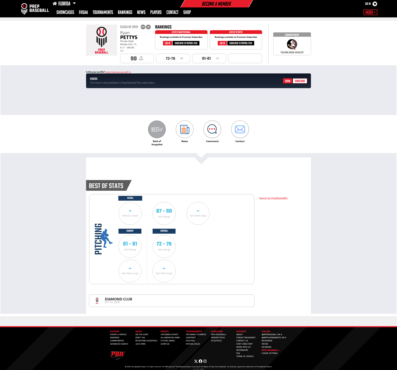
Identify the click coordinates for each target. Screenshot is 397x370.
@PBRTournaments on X (274, 337)
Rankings (125, 12)
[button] (157, 133)
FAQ (238, 353)
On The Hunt (141, 334)
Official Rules (193, 344)
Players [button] (156, 12)
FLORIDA (64, 4)
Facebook (266, 347)
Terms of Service (245, 356)
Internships (242, 350)
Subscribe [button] (217, 331)
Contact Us (242, 340)
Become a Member (216, 4)
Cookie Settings (270, 353)
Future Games (168, 340)
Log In (368, 4)
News (141, 12)
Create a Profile (118, 334)
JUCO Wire (140, 344)
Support (241, 331)
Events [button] (165, 331)
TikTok (265, 344)
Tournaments (194, 331)
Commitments (117, 340)
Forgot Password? (246, 337)
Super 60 (165, 344)
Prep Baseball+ (218, 334)
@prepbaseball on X (272, 334)
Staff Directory (244, 344)
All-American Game (170, 337)
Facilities (190, 340)
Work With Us (243, 347)
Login (287, 81)
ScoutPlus (216, 340)
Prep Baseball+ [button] (270, 350)
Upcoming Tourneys (196, 334)
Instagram (267, 340)
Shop (187, 12)
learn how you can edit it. (118, 71)
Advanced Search (119, 344)
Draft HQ (140, 337)
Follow (266, 331)
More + (370, 12)
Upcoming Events (169, 334)
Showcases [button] (65, 12)
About (239, 334)
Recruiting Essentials (146, 340)
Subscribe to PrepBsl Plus (186, 43)
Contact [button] (172, 12)
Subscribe (300, 81)
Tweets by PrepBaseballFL (273, 198)
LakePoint (191, 337)
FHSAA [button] (83, 12)
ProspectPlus (218, 337)
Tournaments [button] (103, 12)
